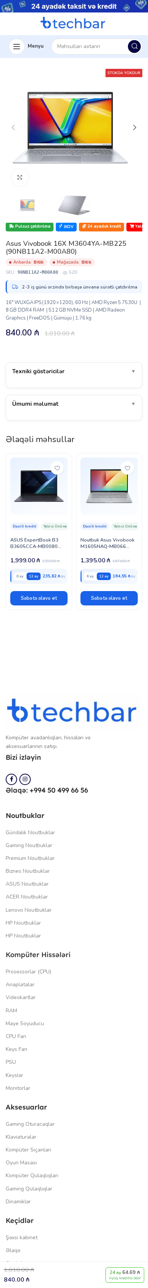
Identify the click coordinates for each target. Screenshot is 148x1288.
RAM (11, 1010)
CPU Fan (16, 1036)
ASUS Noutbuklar (27, 884)
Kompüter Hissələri (38, 954)
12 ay (33, 576)
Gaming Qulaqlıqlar (29, 1188)
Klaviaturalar (21, 1137)
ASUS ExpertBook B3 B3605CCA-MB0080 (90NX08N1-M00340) (35, 546)
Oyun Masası (21, 1162)
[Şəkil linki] (74, 712)
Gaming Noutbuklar (29, 845)
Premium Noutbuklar (30, 858)
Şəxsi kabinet (22, 1237)
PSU (11, 1062)
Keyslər (14, 1075)
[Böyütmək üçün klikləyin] (19, 177)
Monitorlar (18, 1088)
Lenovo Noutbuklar (29, 910)
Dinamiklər (18, 1201)
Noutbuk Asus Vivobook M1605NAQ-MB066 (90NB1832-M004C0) (107, 546)
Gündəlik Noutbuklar (30, 832)
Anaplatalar (20, 984)
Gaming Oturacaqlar (30, 1124)
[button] (39, 598)
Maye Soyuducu (25, 1023)
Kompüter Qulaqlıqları (32, 1175)
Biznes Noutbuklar (28, 871)
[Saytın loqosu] (74, 23)
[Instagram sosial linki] (25, 779)
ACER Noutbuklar (27, 896)
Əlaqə (13, 1250)
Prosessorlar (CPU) (28, 971)
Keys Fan (16, 1049)
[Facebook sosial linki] (11, 779)
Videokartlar (21, 997)
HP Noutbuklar (23, 922)
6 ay (20, 576)
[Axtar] (134, 46)
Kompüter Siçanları (28, 1149)
